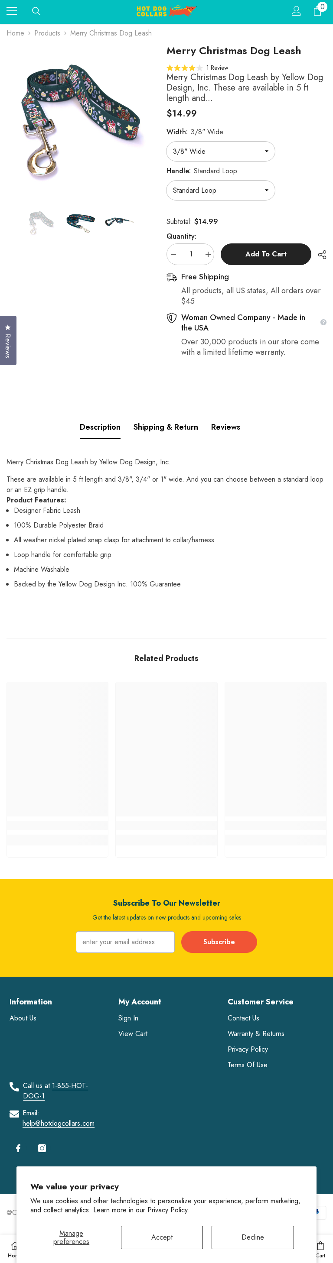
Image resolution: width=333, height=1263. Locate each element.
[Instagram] (42, 1148)
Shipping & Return (166, 427)
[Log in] (296, 11)
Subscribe (219, 942)
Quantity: (181, 236)
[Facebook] (18, 1148)
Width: (194, 132)
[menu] (12, 11)
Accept (162, 1237)
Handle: (201, 171)
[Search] (36, 11)
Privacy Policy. (168, 1210)
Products (47, 33)
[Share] (318, 254)
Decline (253, 1237)
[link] (57, 825)
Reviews (225, 427)
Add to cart (266, 254)
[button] (197, 67)
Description (100, 427)
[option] (80, 117)
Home (15, 33)
